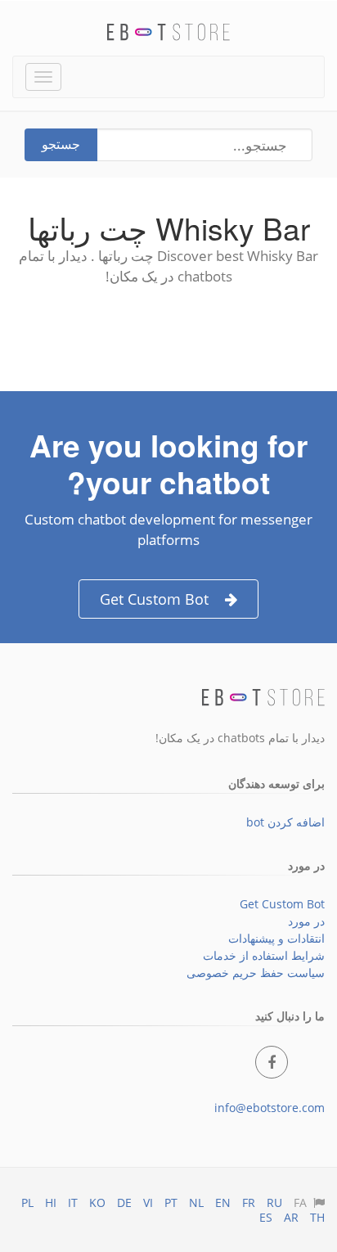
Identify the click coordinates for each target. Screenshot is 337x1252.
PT (170, 1202)
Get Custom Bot (154, 599)
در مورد (306, 921)
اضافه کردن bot (285, 822)
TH (317, 1217)
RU (274, 1202)
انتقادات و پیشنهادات (276, 938)
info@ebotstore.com (269, 1107)
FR (248, 1202)
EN (223, 1202)
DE (124, 1202)
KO (97, 1202)
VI (148, 1202)
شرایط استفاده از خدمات (264, 955)
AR (291, 1217)
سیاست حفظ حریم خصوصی (255, 972)
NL (196, 1202)
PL (27, 1202)
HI (50, 1202)
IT (73, 1202)
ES (265, 1217)
